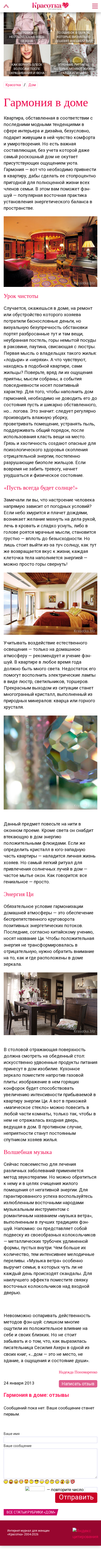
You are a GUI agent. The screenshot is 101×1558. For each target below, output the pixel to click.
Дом (32, 85)
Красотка (13, 85)
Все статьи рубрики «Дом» (31, 1512)
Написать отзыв (78, 1383)
